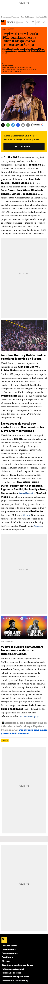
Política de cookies (11, 973)
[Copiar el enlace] (28, 125)
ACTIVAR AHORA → (24, 146)
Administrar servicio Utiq (15, 981)
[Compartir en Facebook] (18, 125)
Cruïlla (5, 740)
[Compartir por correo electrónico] (23, 125)
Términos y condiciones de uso (17, 965)
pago (36, 716)
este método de (26, 716)
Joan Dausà (26, 493)
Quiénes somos (9, 946)
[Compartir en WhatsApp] (8, 125)
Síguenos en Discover (10, 17)
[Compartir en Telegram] (13, 125)
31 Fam (26, 515)
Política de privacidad (13, 969)
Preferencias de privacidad (15, 977)
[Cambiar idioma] (38, 22)
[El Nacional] (24, 940)
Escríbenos (7, 957)
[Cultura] (3, 22)
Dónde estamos (10, 954)
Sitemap (6, 961)
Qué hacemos (9, 950)
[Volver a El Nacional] (19, 22)
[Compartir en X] (3, 125)
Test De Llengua (27, 17)
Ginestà (38, 525)
